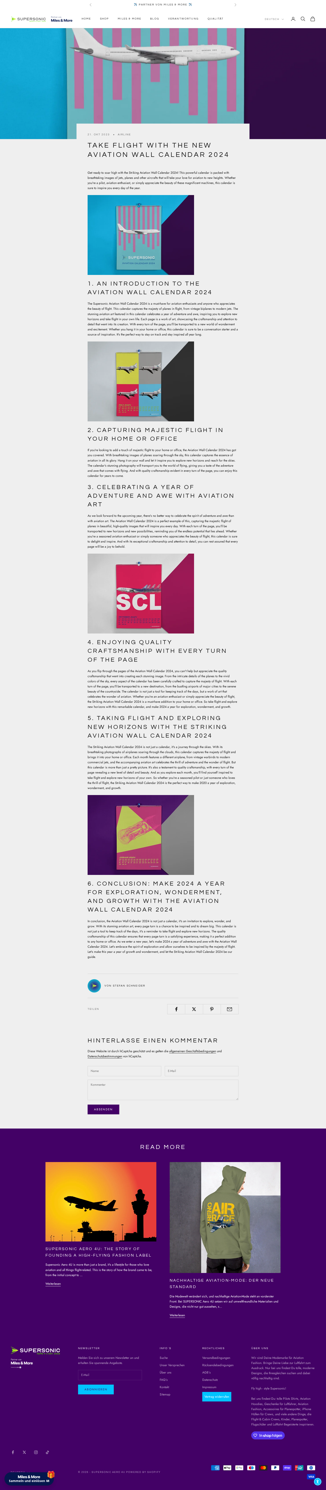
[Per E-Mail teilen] (229, 1009)
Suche (164, 1358)
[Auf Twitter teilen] (194, 1009)
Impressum (209, 1387)
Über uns (165, 1372)
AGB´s (206, 1372)
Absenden (103, 1109)
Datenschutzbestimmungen (105, 1056)
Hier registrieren (66, 1461)
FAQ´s (164, 1380)
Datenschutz (210, 1380)
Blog (154, 18)
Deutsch (272, 19)
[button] (318, 1482)
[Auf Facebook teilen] (176, 1009)
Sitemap (165, 1394)
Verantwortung (183, 18)
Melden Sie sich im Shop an (44, 1449)
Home (86, 18)
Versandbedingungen (216, 1358)
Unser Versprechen (172, 1365)
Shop (104, 18)
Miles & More (129, 18)
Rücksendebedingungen (218, 1365)
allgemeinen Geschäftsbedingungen (192, 1051)
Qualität (216, 18)
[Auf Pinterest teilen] (212, 1009)
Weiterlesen (53, 1283)
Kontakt (164, 1387)
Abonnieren (95, 1389)
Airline (124, 134)
